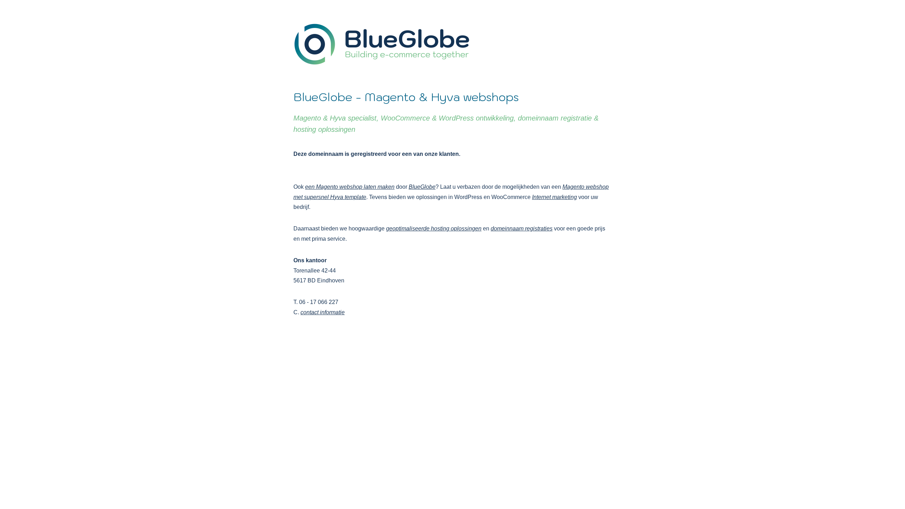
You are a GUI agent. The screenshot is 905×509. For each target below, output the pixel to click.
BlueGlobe (422, 187)
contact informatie (322, 312)
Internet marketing (554, 197)
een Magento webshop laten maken (350, 187)
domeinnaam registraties (522, 229)
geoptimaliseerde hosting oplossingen (433, 229)
